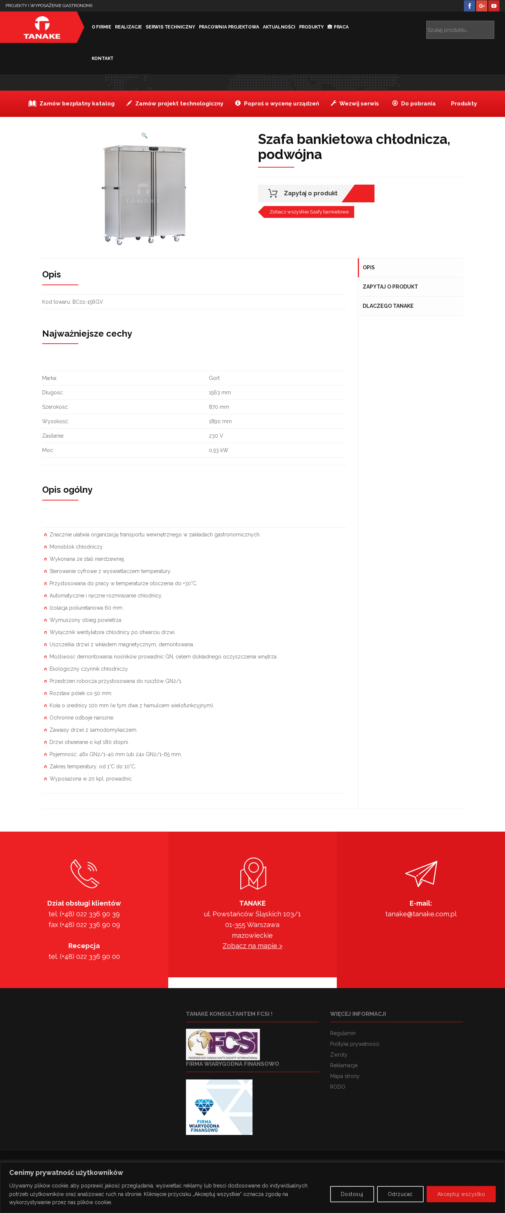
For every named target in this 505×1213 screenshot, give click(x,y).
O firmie (101, 27)
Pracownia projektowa (229, 27)
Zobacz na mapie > (252, 946)
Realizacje (128, 27)
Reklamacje (343, 1065)
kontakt (103, 58)
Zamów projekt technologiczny (178, 103)
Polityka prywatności (354, 1044)
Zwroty (339, 1055)
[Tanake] (42, 27)
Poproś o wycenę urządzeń (281, 103)
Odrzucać (400, 1194)
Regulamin (343, 1033)
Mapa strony (345, 1076)
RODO (337, 1087)
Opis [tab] (369, 267)
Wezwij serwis (358, 103)
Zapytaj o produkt (311, 193)
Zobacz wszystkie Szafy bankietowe (309, 212)
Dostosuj (352, 1194)
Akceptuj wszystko (461, 1194)
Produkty (311, 27)
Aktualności (279, 27)
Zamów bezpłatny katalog (76, 103)
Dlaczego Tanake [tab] (388, 306)
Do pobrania (418, 103)
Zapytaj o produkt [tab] (390, 287)
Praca (341, 27)
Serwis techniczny (170, 27)
